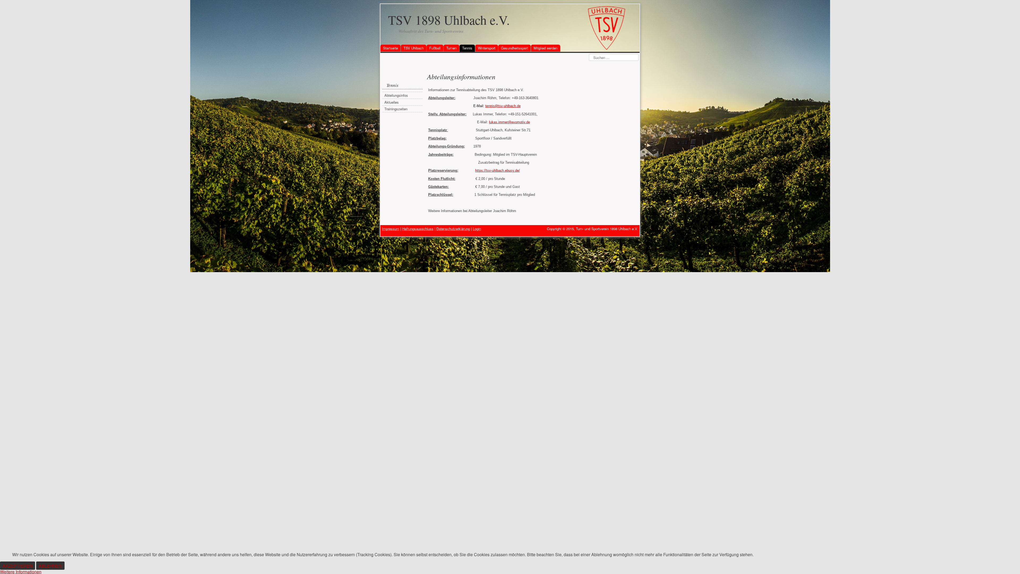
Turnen (451, 47)
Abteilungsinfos (396, 95)
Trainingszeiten (395, 108)
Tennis (467, 47)
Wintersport (486, 47)
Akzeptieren (17, 566)
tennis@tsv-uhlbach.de (503, 106)
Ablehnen (50, 566)
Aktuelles (391, 102)
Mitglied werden (546, 47)
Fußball (435, 47)
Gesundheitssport (514, 47)
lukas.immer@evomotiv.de (509, 122)
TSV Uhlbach (413, 47)
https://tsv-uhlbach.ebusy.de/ (497, 170)
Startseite (390, 47)
